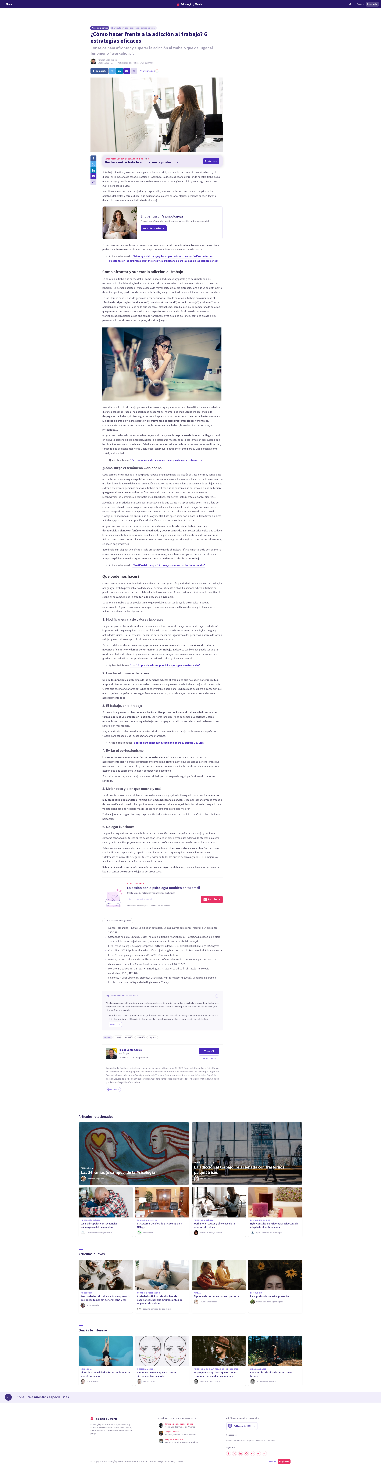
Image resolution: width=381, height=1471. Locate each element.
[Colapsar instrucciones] (217, 996)
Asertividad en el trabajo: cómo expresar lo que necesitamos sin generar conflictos (105, 1298)
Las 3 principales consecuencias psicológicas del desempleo (99, 1225)
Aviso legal (159, 1461)
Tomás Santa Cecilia (107, 59)
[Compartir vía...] (93, 182)
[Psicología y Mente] (189, 4)
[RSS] (264, 1453)
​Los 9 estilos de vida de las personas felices (271, 1374)
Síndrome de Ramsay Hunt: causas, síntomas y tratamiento (157, 1374)
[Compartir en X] (93, 164)
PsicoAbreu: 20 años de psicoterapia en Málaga (159, 1225)
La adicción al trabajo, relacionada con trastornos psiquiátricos (239, 1170)
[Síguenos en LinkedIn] (240, 1453)
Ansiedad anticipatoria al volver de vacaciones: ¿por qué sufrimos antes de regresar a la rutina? (159, 1300)
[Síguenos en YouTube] (252, 1453)
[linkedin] (119, 71)
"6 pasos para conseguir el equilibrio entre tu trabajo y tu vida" (168, 743)
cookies (179, 1461)
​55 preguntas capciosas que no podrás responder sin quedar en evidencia (216, 1374)
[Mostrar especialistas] (8, 1397)
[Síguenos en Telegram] (258, 1453)
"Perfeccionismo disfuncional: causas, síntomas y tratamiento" (166, 460)
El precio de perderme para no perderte (216, 1296)
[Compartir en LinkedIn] (93, 170)
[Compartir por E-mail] (93, 176)
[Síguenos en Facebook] (228, 1453)
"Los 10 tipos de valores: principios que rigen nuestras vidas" (165, 665)
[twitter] (112, 71)
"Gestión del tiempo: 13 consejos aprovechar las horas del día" (168, 565)
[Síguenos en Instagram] (246, 1453)
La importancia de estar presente (269, 1296)
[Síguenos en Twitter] (234, 1453)
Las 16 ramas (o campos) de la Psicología (118, 1172)
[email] (126, 71)
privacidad (169, 1461)
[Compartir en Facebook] (93, 158)
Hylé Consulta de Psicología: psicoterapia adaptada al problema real (274, 1225)
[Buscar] (350, 4)
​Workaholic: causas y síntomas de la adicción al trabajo (214, 1225)
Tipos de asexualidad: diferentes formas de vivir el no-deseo (106, 1374)
